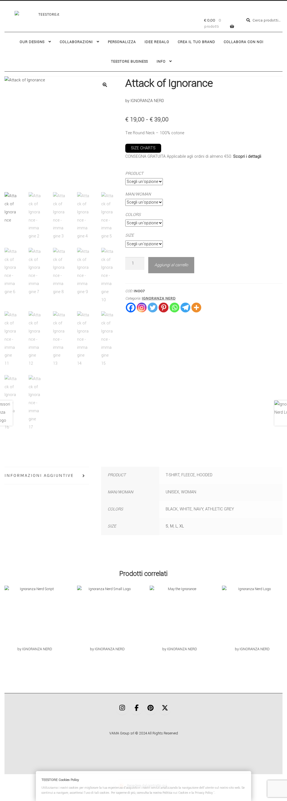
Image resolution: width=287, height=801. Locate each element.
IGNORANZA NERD (158, 298)
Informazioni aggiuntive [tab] (39, 475)
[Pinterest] (163, 307)
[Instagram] (142, 307)
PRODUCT (134, 173)
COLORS (133, 215)
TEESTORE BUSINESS (129, 61)
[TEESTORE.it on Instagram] (122, 708)
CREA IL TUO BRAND (196, 41)
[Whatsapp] (174, 307)
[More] (196, 307)
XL (181, 526)
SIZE (129, 235)
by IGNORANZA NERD (144, 101)
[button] (104, 84)
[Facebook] (131, 307)
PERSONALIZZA (122, 41)
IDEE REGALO (157, 41)
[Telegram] (185, 307)
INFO (161, 61)
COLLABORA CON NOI (243, 41)
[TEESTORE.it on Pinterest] (150, 708)
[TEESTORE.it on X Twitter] (164, 708)
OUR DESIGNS (32, 41)
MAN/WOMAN (138, 194)
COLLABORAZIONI (76, 41)
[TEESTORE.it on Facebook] (136, 708)
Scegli (35, 619)
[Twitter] (153, 307)
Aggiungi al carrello (171, 265)
